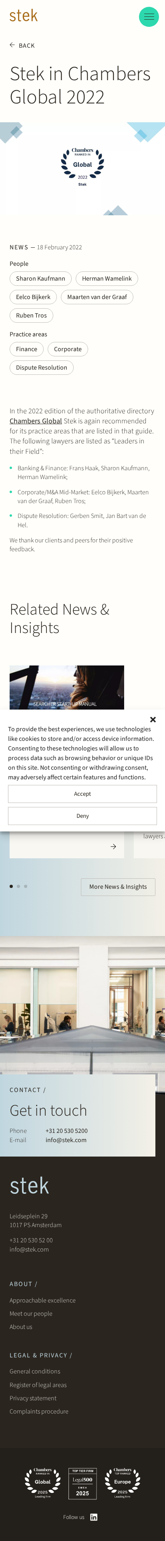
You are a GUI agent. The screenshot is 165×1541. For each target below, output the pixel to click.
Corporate (68, 349)
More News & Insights (118, 886)
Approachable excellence (43, 1300)
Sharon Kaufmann (40, 278)
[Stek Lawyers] (24, 16)
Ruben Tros (31, 315)
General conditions (35, 1371)
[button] (153, 720)
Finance (26, 349)
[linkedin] (94, 1517)
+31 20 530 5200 (67, 1130)
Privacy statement (33, 1398)
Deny (82, 816)
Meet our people (31, 1313)
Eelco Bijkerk (33, 297)
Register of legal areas (38, 1385)
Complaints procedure (39, 1411)
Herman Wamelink (107, 278)
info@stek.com (66, 1140)
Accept (82, 794)
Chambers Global (36, 421)
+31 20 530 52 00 (31, 1240)
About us (22, 1327)
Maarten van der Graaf (97, 297)
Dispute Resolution (41, 367)
